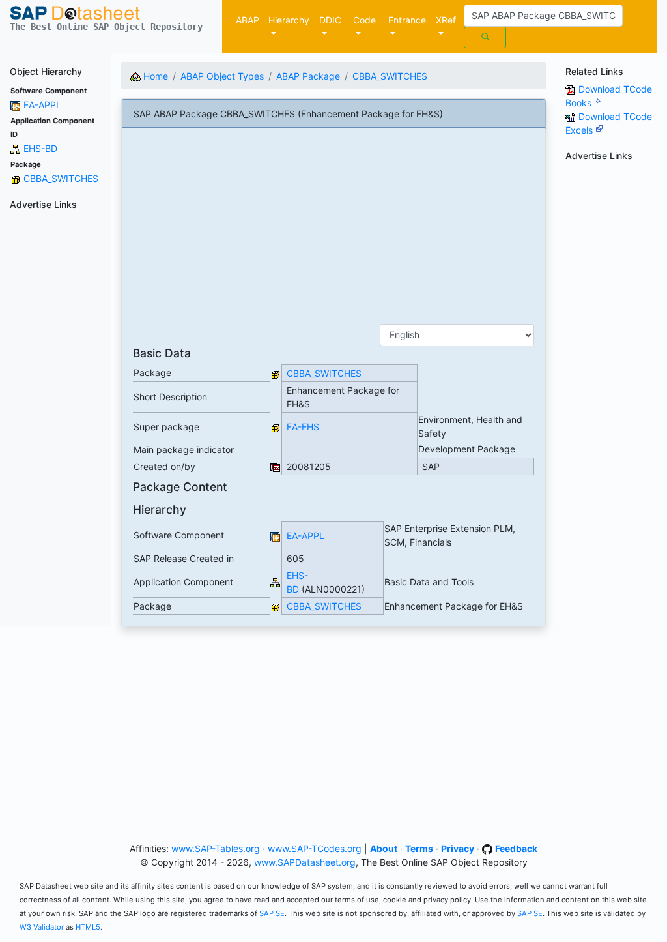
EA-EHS (303, 426)
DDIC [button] (330, 19)
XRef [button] (446, 19)
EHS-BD (40, 148)
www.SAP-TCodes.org (315, 848)
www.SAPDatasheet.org (305, 862)
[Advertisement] (56, 410)
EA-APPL (42, 104)
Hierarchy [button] (288, 19)
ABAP (247, 19)
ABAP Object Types (222, 75)
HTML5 (88, 927)
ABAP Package (308, 75)
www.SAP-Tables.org (215, 848)
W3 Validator (42, 927)
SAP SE (272, 913)
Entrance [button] (407, 19)
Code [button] (364, 19)
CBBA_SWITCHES (60, 178)
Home (154, 75)
